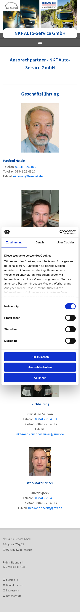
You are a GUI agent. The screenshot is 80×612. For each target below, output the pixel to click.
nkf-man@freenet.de (28, 176)
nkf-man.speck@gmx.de (45, 508)
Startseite (12, 579)
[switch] (70, 318)
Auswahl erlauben (40, 367)
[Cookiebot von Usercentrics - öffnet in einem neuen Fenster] (59, 232)
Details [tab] (40, 242)
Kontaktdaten (14, 585)
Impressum (12, 590)
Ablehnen (40, 377)
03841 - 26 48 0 (25, 167)
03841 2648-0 (19, 567)
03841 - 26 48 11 (46, 419)
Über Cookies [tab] (66, 242)
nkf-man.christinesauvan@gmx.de (40, 434)
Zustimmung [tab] (14, 242)
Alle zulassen (40, 356)
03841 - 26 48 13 (46, 498)
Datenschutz (13, 596)
